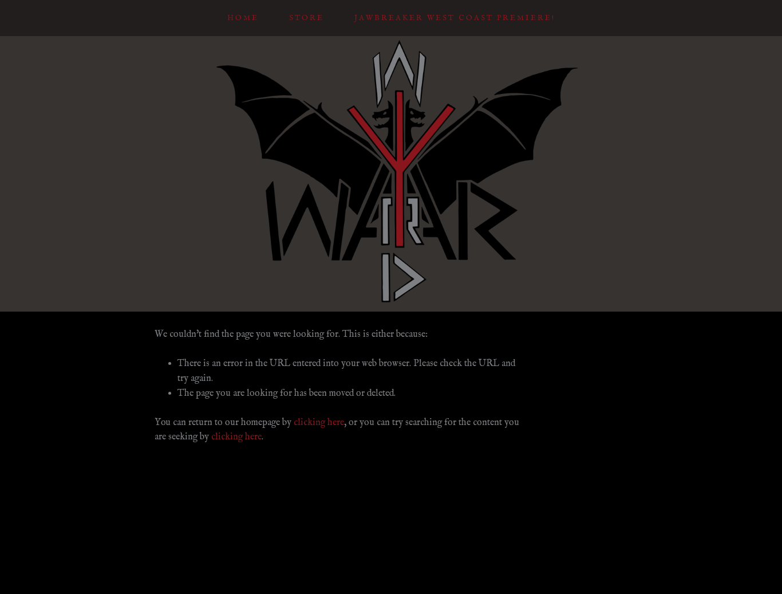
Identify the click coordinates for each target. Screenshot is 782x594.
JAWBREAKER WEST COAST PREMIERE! (454, 18)
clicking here (319, 422)
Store (306, 18)
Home (243, 18)
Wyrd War (391, 96)
